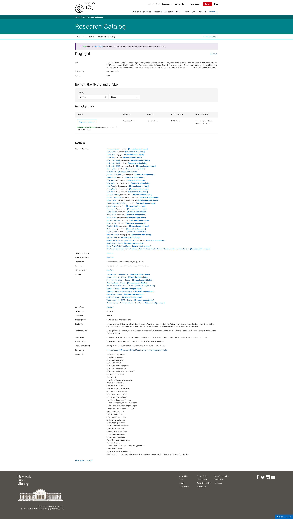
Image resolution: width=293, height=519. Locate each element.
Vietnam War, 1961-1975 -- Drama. (119, 300)
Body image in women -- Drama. (118, 280)
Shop (216, 4)
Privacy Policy (202, 476)
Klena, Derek (111, 223)
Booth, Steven (111, 212)
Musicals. (109, 307)
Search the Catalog (85, 36)
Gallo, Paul (110, 186)
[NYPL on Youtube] (273, 477)
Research (158, 12)
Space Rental (184, 486)
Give (194, 12)
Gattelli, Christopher (113, 175)
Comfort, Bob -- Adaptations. (117, 274)
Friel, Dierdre (111, 215)
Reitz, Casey (111, 152)
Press (181, 479)
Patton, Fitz (110, 189)
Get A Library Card (178, 4)
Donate (207, 4)
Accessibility (183, 476)
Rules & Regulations (222, 476)
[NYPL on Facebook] (257, 477)
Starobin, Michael (112, 195)
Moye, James (111, 229)
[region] (146, 122)
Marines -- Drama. (113, 289)
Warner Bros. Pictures (114, 243)
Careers (181, 483)
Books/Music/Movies (142, 12)
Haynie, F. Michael (113, 220)
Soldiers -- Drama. (113, 297)
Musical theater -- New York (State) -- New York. (124, 303)
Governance (201, 486)
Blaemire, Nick (111, 209)
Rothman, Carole (112, 149)
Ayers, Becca (111, 206)
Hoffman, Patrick (112, 237)
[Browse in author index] (138, 149)
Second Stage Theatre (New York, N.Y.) (121, 240)
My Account (152, 4)
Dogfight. (109, 253)
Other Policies (202, 479)
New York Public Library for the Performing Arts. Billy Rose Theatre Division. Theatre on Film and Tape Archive (147, 249)
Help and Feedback (284, 517)
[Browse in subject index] (140, 274)
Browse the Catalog (106, 36)
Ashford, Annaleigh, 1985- (116, 203)
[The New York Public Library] (85, 7)
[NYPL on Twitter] (262, 477)
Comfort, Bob (111, 172)
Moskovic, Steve (112, 235)
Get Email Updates (194, 4)
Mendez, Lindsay (112, 226)
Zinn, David (110, 180)
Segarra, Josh (111, 232)
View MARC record (83, 460)
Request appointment (87, 122)
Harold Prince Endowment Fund (118, 246)
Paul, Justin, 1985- (113, 160)
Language (218, 483)
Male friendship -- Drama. (116, 283)
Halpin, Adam (111, 217)
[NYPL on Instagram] (268, 477)
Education (169, 12)
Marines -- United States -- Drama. (119, 291)
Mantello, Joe (111, 177)
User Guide (99, 46)
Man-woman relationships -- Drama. (119, 286)
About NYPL (219, 479)
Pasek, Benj (110, 155)
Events (179, 12)
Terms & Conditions (204, 483)
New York (110, 257)
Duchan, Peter (111, 169)
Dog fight (109, 270)
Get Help (202, 12)
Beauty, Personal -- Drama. (116, 277)
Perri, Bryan (110, 192)
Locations (166, 4)
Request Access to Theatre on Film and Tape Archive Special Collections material (136, 350)
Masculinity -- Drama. (114, 294)
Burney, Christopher (113, 197)
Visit (187, 12)
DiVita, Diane (111, 200)
